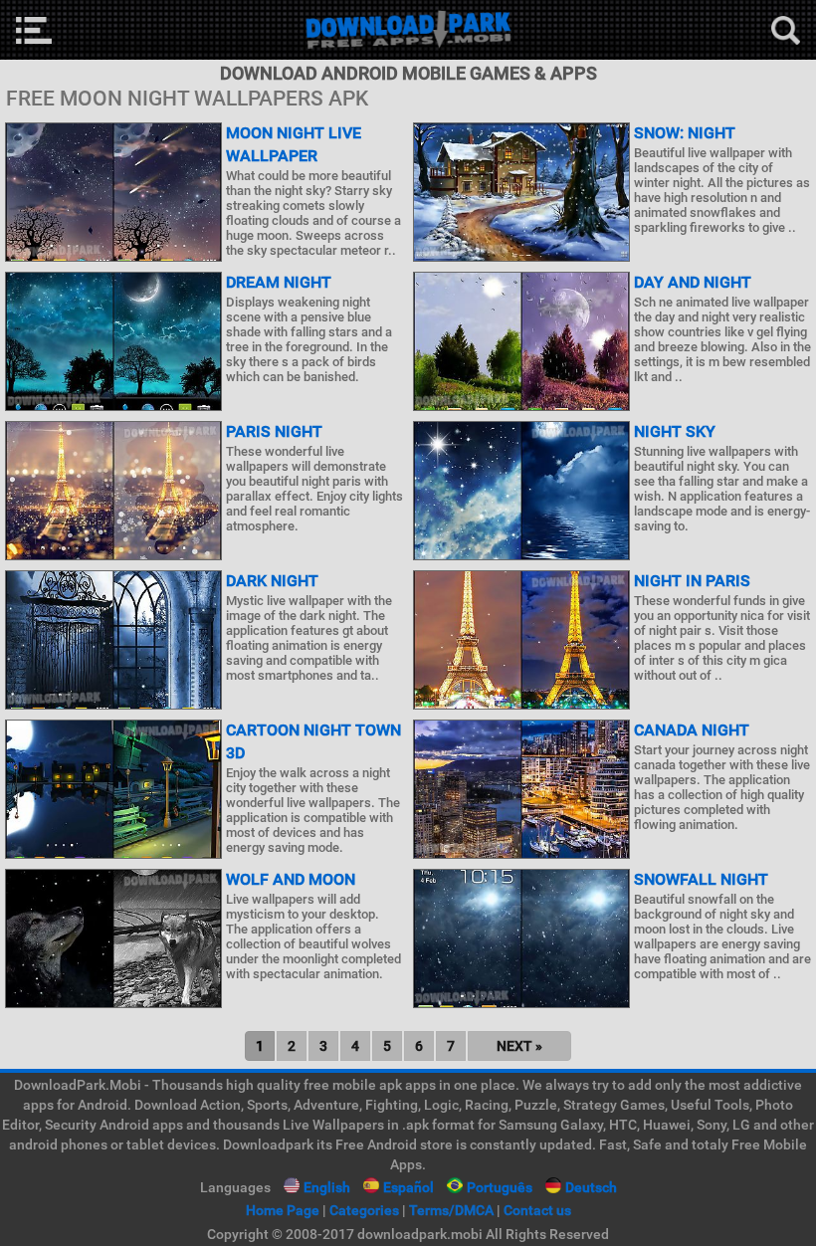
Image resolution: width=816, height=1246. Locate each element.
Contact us (537, 1210)
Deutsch (591, 1187)
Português (499, 1187)
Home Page (282, 1210)
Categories (364, 1210)
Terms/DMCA (451, 1210)
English (327, 1187)
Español (408, 1187)
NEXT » (519, 1046)
